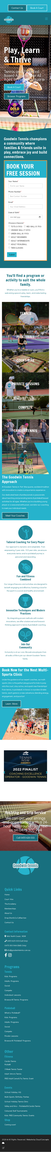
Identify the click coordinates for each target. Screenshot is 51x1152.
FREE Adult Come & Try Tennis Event (19, 1078)
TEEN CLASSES (17, 247)
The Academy (10, 903)
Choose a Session (16, 223)
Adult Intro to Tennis (13, 1073)
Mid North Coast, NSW (16, 936)
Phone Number (14, 191)
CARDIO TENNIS (25, 430)
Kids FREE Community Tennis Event (19, 1115)
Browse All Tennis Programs (16, 999)
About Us (8, 913)
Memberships (10, 908)
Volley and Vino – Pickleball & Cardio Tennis (22, 1106)
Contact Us (9, 922)
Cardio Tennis (10, 1061)
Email (10, 202)
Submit (12, 254)
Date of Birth (13, 212)
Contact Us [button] (17, 7)
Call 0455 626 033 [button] (25, 837)
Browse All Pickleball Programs (18, 1040)
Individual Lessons (13, 995)
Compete (8, 990)
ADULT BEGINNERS (19, 237)
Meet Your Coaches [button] (15, 515)
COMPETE (25, 407)
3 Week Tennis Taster (13, 1069)
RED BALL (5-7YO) (34, 226)
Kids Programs (11, 976)
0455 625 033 (13, 940)
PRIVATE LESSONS (25, 383)
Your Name (13, 181)
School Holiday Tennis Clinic (16, 1101)
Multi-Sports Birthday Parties (17, 1096)
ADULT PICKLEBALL (19, 244)
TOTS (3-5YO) (16, 226)
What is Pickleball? (12, 1012)
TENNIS (25, 313)
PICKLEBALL (25, 336)
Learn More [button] (11, 703)
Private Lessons (11, 1036)
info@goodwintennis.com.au (18, 950)
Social (7, 985)
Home (7, 894)
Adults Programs (12, 981)
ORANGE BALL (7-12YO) (20, 230)
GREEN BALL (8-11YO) (20, 233)
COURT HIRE (25, 360)
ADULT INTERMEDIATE (20, 240)
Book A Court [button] (37, 7)
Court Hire (9, 899)
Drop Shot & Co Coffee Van (15, 917)
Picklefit (8, 1064)
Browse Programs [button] (16, 96)
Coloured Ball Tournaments (16, 1110)
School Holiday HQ (13, 1092)
